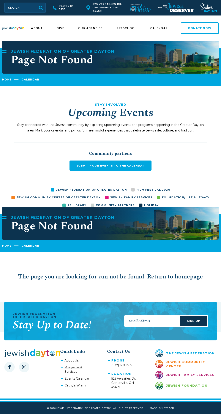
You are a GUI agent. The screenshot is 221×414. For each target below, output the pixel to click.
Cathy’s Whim (75, 385)
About (37, 28)
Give (60, 28)
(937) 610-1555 (66, 7)
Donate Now (199, 28)
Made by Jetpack (162, 408)
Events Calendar (77, 378)
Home (6, 79)
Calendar (159, 28)
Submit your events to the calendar (110, 165)
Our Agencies (90, 28)
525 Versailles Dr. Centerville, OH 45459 (107, 7)
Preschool (127, 28)
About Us (72, 360)
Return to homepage (175, 276)
